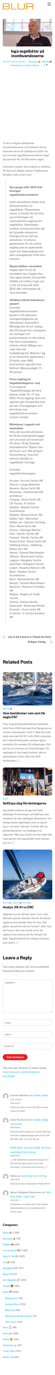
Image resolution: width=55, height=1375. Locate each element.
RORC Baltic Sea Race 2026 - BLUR (29, 1147)
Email (8, 1034)
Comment (11, 983)
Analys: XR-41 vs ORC (18, 907)
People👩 (8, 1286)
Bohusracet (11, 1298)
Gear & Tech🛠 (10, 1256)
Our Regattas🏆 (11, 1280)
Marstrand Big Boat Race (18, 1316)
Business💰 (35, 61)
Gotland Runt (12, 1304)
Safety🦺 (8, 1339)
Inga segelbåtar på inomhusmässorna (27, 53)
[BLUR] (18, 8)
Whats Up (8, 1357)
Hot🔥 (6, 1262)
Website (9, 1046)
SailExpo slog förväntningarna (24, 803)
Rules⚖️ (27, 903)
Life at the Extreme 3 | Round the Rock (29, 636)
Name (8, 1023)
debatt (35, 65)
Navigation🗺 (10, 1268)
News (5, 799)
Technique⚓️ (10, 1345)
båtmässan (16, 65)
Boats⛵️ (7, 903)
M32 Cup (10, 1310)
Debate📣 (47, 61)
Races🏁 (7, 1292)
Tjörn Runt (10, 1322)
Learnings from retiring (23, 1152)
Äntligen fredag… (37, 641)
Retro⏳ (7, 1327)
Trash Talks (9, 1351)
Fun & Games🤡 (11, 1250)
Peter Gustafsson (14, 62)
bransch (27, 65)
